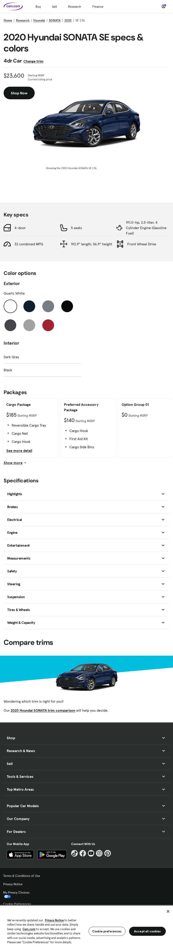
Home (8, 20)
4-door (20, 227)
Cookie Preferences (17, 904)
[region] (86, 927)
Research (74, 7)
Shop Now (19, 93)
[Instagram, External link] (99, 853)
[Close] (168, 911)
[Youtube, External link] (91, 853)
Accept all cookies (147, 931)
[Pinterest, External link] (107, 853)
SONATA (55, 20)
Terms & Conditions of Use (21, 876)
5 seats (76, 227)
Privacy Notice (13, 884)
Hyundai (39, 20)
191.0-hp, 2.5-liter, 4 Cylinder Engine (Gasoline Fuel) (146, 227)
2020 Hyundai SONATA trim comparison (43, 710)
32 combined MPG (28, 244)
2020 (68, 20)
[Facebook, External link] (83, 853)
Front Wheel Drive (141, 244)
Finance (97, 7)
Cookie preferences (107, 931)
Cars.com (29, 929)
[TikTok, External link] (74, 853)
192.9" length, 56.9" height (91, 244)
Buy (38, 7)
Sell (54, 7)
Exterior (12, 283)
